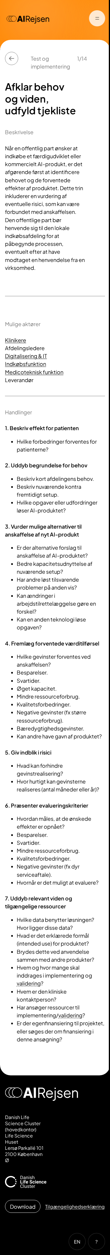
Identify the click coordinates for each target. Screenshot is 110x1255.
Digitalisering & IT (26, 356)
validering (29, 983)
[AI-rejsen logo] (28, 19)
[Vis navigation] (97, 19)
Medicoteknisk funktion (34, 372)
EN (77, 1242)
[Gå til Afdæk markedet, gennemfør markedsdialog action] (98, 58)
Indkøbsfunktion (25, 363)
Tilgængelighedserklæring (75, 1206)
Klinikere (15, 340)
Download (22, 1206)
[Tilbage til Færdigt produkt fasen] (11, 58)
